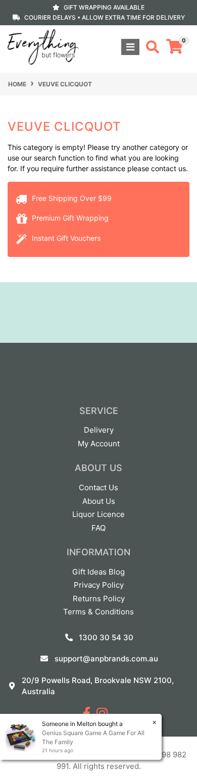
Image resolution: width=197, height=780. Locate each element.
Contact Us (98, 487)
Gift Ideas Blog (98, 572)
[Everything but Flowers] (43, 46)
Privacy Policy (99, 585)
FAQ (98, 528)
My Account (99, 443)
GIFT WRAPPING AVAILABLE (104, 7)
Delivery (99, 430)
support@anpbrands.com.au (106, 658)
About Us (98, 501)
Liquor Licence (98, 514)
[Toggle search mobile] (149, 47)
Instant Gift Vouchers (65, 238)
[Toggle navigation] (130, 47)
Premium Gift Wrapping (69, 218)
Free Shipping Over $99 (71, 198)
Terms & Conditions (98, 611)
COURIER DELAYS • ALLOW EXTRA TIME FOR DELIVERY (104, 17)
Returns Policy (99, 598)
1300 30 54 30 (106, 637)
